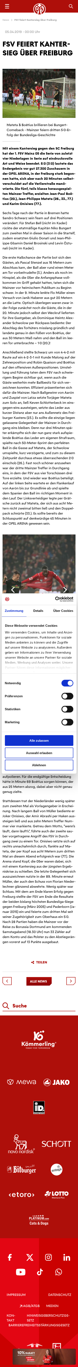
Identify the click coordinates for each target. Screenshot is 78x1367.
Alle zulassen (39, 740)
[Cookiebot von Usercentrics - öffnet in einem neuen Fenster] (55, 599)
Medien (52, 1306)
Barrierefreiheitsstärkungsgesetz (39, 1325)
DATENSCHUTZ (59, 1295)
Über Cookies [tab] (63, 610)
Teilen (41, 962)
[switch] (67, 696)
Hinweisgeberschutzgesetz (48, 1318)
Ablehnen (39, 765)
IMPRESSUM (16, 1295)
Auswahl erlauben (39, 753)
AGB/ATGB (31, 1306)
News (5, 20)
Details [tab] (38, 610)
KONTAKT (11, 1318)
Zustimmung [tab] (14, 610)
